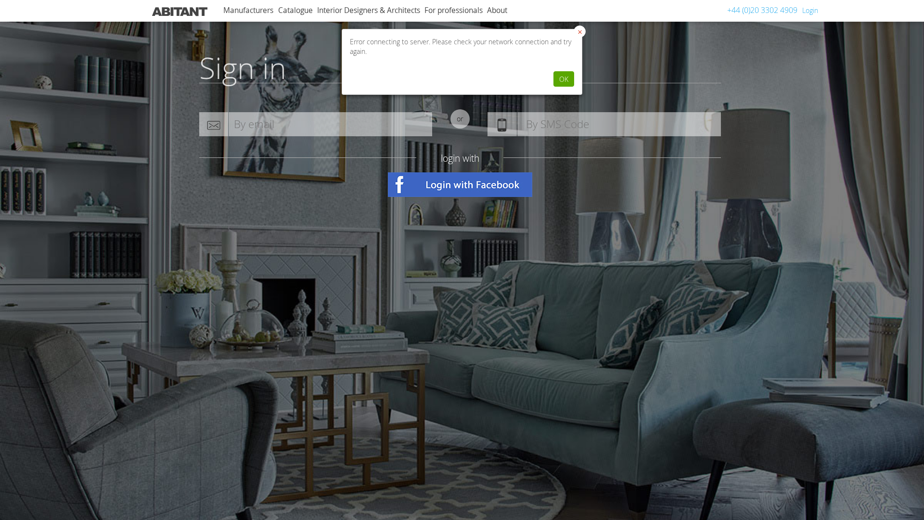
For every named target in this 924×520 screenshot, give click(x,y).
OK (563, 79)
